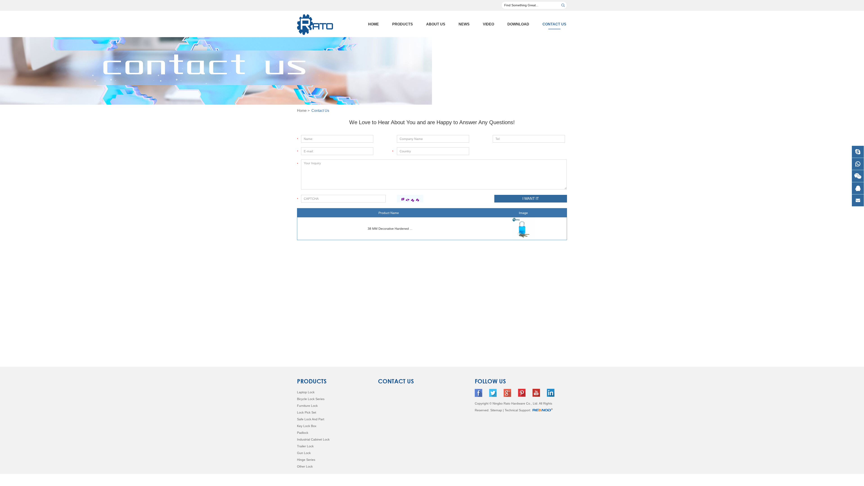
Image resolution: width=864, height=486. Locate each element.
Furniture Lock (307, 405)
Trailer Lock (305, 446)
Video (488, 24)
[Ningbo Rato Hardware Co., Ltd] (315, 23)
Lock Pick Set (306, 412)
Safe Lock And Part (310, 419)
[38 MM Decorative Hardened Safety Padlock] (523, 228)
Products (402, 24)
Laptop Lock (306, 392)
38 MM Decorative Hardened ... (390, 228)
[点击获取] (410, 198)
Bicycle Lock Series (310, 399)
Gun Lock (304, 453)
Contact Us (554, 24)
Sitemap (496, 410)
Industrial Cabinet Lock (313, 439)
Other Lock (305, 466)
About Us (435, 24)
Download (518, 24)
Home (373, 24)
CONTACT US (396, 381)
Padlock (302, 432)
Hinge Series (306, 459)
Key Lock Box (306, 426)
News (464, 24)
